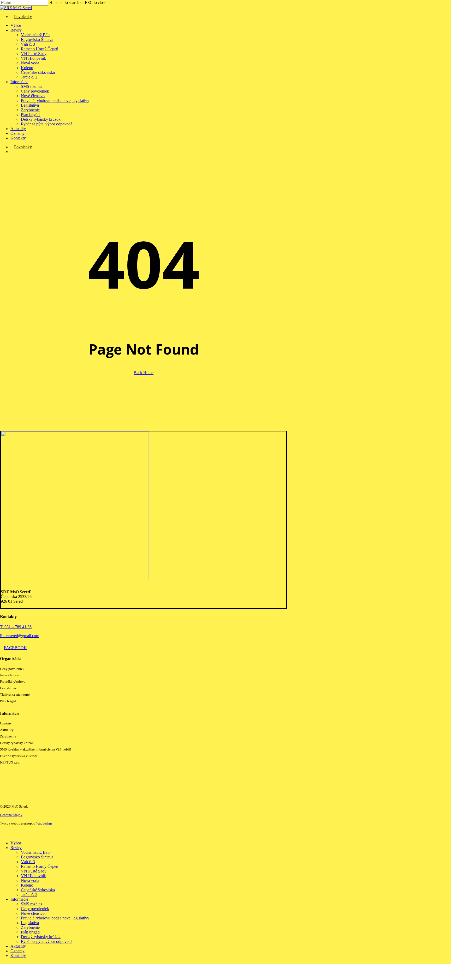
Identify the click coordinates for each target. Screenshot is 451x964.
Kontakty (18, 955)
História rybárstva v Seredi (18, 756)
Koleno (27, 885)
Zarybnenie (8, 736)
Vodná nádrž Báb (35, 852)
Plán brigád (8, 701)
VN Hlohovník (33, 876)
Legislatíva (8, 688)
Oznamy (6, 723)
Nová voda (30, 880)
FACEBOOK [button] (15, 647)
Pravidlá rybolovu (13, 682)
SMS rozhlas (31, 904)
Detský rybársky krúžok (17, 743)
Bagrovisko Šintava (37, 857)
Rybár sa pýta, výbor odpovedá (46, 941)
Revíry (16, 847)
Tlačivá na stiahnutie (15, 695)
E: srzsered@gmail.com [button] (19, 635)
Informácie (19, 899)
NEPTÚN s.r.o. (10, 762)
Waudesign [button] (44, 823)
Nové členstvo (10, 675)
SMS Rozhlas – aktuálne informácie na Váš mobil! (35, 749)
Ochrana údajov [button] (11, 815)
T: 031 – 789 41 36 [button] (16, 627)
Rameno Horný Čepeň (39, 866)
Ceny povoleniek (12, 669)
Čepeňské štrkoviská (38, 890)
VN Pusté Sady (33, 871)
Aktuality (7, 730)
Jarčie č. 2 (29, 894)
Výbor (15, 843)
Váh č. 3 (28, 861)
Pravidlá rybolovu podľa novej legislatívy (55, 918)
